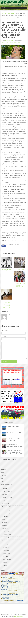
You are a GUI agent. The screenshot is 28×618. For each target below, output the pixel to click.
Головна (3, 13)
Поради (4, 550)
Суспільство (11, 13)
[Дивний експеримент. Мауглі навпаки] (7, 262)
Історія (4, 516)
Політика (4, 547)
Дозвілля (4, 503)
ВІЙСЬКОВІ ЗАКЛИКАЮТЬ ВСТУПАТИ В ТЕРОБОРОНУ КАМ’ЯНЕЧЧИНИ (7, 304)
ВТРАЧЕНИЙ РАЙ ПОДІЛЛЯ (13, 432)
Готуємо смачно (6, 497)
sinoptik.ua (9, 484)
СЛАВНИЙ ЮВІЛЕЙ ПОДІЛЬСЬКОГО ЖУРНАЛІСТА (14, 445)
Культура (4, 528)
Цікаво (4, 565)
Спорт (3, 556)
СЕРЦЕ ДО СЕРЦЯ (20, 269)
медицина (5, 531)
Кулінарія (4, 525)
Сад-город (4, 553)
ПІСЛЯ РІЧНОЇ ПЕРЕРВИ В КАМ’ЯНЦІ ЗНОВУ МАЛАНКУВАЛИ (19, 285)
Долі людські (5, 507)
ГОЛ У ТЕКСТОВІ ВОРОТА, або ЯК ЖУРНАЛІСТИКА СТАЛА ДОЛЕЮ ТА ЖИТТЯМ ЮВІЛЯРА (14, 452)
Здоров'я (4, 513)
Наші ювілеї (5, 534)
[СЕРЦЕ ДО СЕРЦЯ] (19, 262)
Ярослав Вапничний (19, 616)
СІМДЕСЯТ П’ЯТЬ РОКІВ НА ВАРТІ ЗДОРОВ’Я (13, 439)
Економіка (4, 510)
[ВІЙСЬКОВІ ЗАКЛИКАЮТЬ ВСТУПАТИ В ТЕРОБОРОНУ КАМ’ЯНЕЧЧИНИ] (7, 294)
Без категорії (5, 491)
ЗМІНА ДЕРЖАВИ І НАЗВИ (13, 426)
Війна (3, 494)
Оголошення (5, 541)
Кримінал (4, 522)
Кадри (3, 519)
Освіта (4, 544)
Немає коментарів (15, 42)
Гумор (3, 500)
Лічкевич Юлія (9, 40)
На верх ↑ (24, 614)
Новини (4, 538)
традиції (4, 562)
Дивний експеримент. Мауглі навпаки (7, 270)
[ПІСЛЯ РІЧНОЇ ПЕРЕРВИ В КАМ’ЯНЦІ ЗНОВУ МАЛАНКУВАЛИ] (19, 276)
